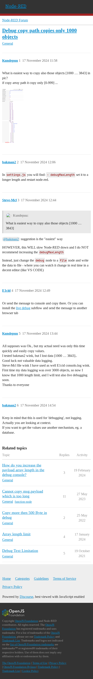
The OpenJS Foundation (16, 663)
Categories (22, 578)
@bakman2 (11, 239)
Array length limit (16, 534)
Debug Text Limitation (20, 550)
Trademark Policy (44, 636)
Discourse (26, 597)
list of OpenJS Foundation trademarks (32, 644)
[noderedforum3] (12, 116)
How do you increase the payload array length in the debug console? (23, 470)
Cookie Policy (30, 671)
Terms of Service (64, 578)
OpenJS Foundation (26, 620)
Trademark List (11, 640)
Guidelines (41, 578)
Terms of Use (39, 663)
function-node (23, 501)
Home (6, 578)
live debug (23, 308)
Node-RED (15, 6)
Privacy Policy (12, 587)
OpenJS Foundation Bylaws (19, 666)
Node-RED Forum (15, 20)
